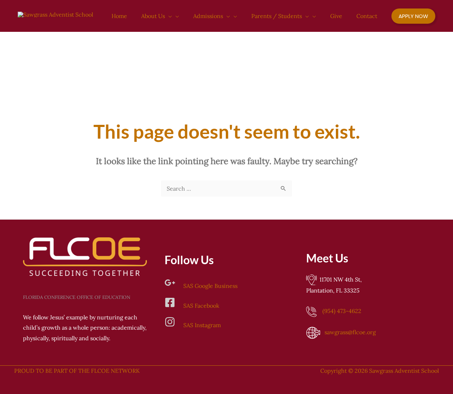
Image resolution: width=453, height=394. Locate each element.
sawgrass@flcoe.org (350, 332)
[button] (168, 15)
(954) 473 (341, 310)
